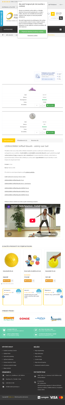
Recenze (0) (34, 140)
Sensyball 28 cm (8, 271)
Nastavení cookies (33, 35)
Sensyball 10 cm (50, 271)
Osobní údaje (38, 359)
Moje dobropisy (39, 353)
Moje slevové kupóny (40, 362)
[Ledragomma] (56, 318)
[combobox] (56, 18)
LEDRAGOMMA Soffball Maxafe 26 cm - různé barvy (18, 183)
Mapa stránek (7, 368)
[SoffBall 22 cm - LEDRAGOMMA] (32, 89)
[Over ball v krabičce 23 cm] (32, 260)
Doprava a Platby (8, 7)
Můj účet (37, 347)
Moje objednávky (39, 350)
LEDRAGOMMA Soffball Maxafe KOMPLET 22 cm (17, 188)
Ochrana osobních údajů (9, 365)
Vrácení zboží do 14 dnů (9, 362)
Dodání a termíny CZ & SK (10, 350)
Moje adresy (38, 356)
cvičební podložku (29, 172)
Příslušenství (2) (22, 140)
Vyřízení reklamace (8, 359)
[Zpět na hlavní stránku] (2, 35)
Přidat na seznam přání (12, 280)
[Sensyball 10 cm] (53, 260)
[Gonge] (24, 319)
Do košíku (51, 105)
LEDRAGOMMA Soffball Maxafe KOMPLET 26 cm (17, 191)
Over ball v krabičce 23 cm (32, 271)
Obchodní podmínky (8, 356)
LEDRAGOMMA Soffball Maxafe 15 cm (14, 180)
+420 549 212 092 (10, 383)
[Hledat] (61, 18)
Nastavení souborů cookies (42, 365)
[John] (40, 318)
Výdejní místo (6, 353)
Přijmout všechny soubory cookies (32, 32)
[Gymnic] (8, 318)
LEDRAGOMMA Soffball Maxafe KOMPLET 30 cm (17, 195)
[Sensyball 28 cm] (11, 260)
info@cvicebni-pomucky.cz (12, 386)
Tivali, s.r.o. (11, 397)
